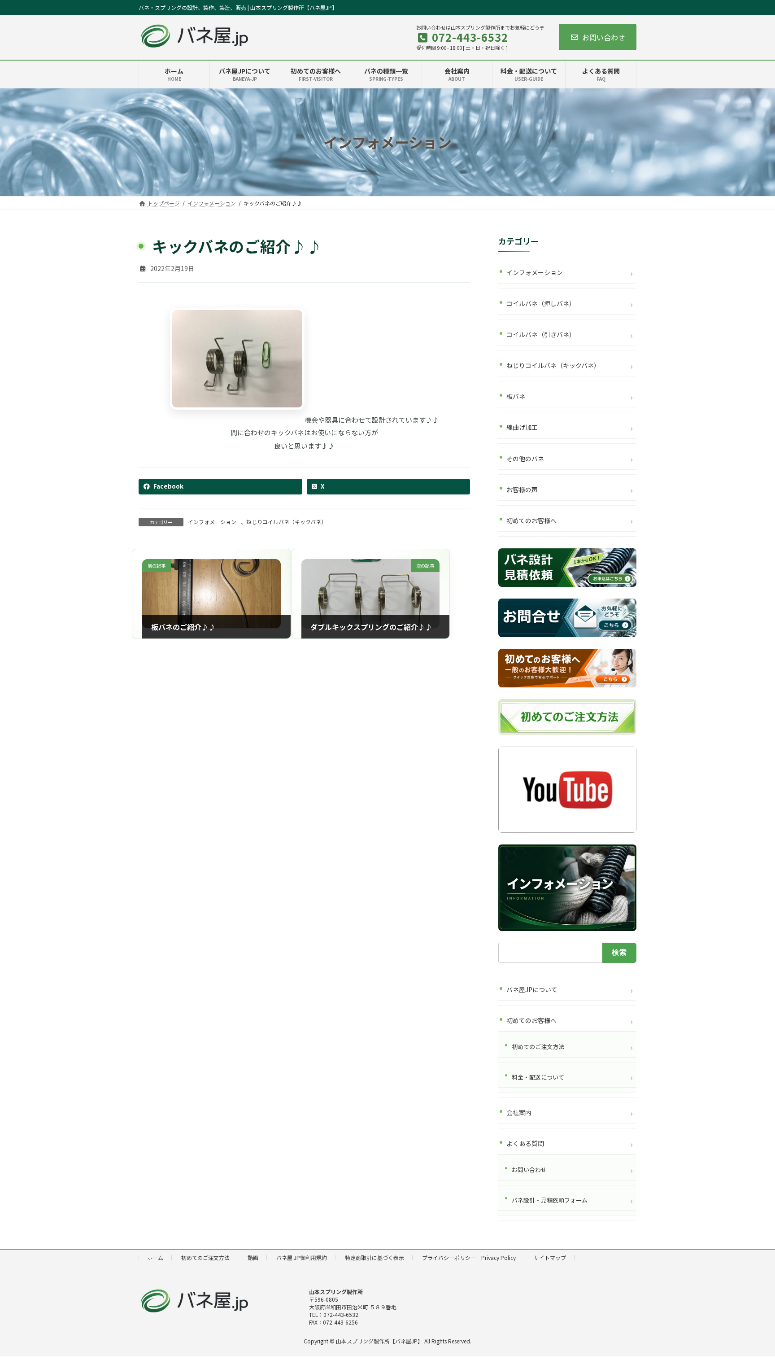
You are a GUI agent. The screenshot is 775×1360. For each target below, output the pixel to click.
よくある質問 (525, 1143)
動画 (253, 1257)
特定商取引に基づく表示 (374, 1257)
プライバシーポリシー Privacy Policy (469, 1257)
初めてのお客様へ (531, 520)
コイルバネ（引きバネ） (540, 334)
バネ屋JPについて (531, 989)
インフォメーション (212, 521)
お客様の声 (522, 489)
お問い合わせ (603, 37)
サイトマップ (550, 1257)
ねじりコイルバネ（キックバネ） (286, 521)
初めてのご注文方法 (538, 1046)
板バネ (515, 396)
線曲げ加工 (522, 427)
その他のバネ (525, 458)
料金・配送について (538, 1076)
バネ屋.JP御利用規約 (301, 1257)
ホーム (155, 1257)
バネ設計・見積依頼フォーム (550, 1199)
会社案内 (518, 1112)
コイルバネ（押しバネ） (540, 303)
